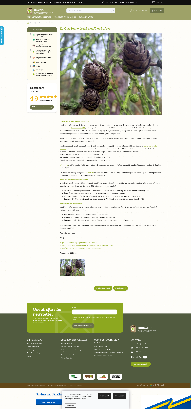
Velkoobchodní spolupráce (103, 356)
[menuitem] (39, 17)
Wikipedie (64, 165)
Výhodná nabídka (66, 358)
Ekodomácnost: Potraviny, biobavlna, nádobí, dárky (44, 74)
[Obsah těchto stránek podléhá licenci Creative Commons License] (116, 376)
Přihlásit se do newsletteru (83, 325)
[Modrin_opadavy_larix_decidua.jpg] (72, 266)
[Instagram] (136, 356)
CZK (158, 2)
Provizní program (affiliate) (70, 346)
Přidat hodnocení (38, 107)
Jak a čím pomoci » (49, 402)
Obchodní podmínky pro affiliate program (108, 352)
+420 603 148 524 (141, 352)
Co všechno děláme (33, 346)
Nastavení (70, 406)
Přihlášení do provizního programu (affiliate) (72, 351)
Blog (47, 2)
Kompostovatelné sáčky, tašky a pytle (44, 35)
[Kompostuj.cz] (89, 376)
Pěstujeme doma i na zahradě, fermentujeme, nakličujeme (44, 51)
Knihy (38, 66)
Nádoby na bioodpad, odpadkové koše (43, 40)
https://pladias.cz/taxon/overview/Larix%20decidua (80, 248)
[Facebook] (132, 356)
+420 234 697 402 (141, 348)
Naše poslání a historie (34, 343)
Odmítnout (104, 396)
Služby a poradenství (34, 350)
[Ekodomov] (102, 376)
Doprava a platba (58, 2)
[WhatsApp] (140, 356)
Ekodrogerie (40, 70)
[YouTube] (145, 356)
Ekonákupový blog (33, 353)
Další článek (119, 288)
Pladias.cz (90, 173)
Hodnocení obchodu (68, 355)
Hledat (112, 10)
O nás (78, 2)
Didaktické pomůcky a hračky (43, 58)
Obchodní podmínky (101, 346)
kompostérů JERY (78, 128)
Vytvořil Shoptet (142, 385)
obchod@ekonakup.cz (142, 344)
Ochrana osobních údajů (102, 349)
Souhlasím (119, 396)
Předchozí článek (104, 288)
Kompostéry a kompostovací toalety (43, 45)
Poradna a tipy (38, 2)
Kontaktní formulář (140, 364)
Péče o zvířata (41, 62)
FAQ (28, 2)
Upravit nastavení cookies (73, 385)
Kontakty (70, 2)
